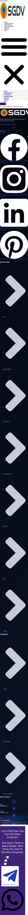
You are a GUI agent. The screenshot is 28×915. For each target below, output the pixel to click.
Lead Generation (9, 26)
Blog (5, 30)
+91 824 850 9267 (5, 820)
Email (2, 863)
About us (6, 27)
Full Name (3, 857)
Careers (6, 29)
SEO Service (7, 24)
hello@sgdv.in (3, 805)
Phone (3, 860)
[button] (14, 60)
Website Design (8, 23)
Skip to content (3, 0)
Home (6, 22)
